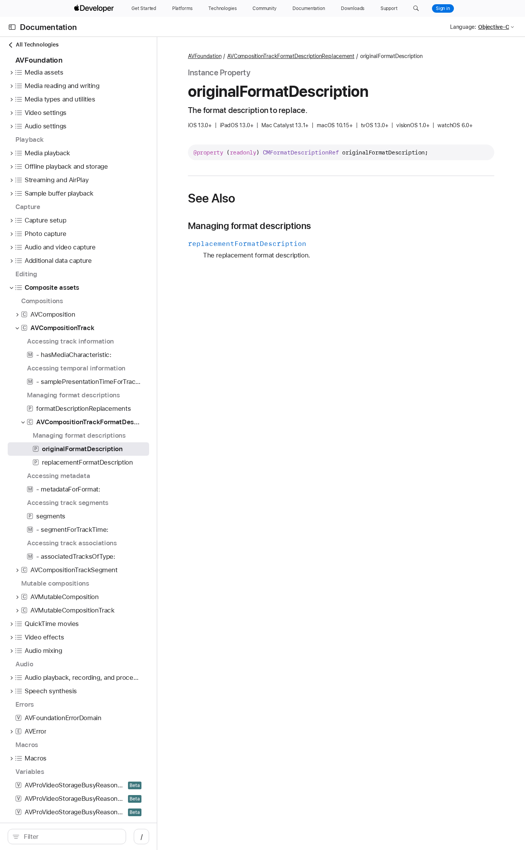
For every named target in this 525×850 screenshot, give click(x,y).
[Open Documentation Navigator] (12, 27)
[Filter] (71, 836)
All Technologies (37, 45)
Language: (463, 27)
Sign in (443, 8)
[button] (416, 8)
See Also (211, 198)
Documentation (48, 27)
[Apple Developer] (95, 8)
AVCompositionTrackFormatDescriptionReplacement (290, 56)
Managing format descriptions (249, 226)
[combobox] (71, 836)
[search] (67, 836)
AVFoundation (204, 56)
